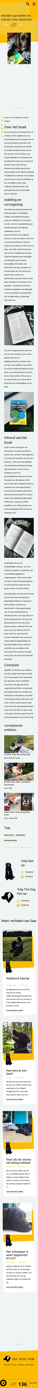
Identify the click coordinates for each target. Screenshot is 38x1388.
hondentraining (10, 840)
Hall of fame (30, 1364)
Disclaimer (21, 1364)
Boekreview (9, 835)
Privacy (13, 1364)
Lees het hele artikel (14, 1010)
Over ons (7, 1364)
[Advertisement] (19, 87)
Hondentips (20, 835)
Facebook (29, 876)
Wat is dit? (33, 1383)
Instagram (29, 872)
